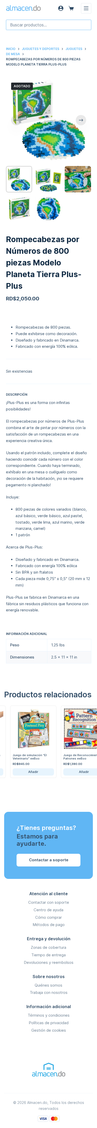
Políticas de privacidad (49, 1022)
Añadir (28, 772)
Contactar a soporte (48, 859)
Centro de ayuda (48, 909)
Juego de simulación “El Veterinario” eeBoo (24, 756)
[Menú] (86, 8)
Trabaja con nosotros (49, 992)
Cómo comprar (48, 917)
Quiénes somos (48, 985)
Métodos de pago (49, 924)
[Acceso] (60, 8)
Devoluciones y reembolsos (48, 962)
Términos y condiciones (49, 1015)
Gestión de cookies (48, 1030)
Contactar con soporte (48, 902)
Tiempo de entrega (48, 954)
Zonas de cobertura (48, 947)
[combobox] (48, 25)
